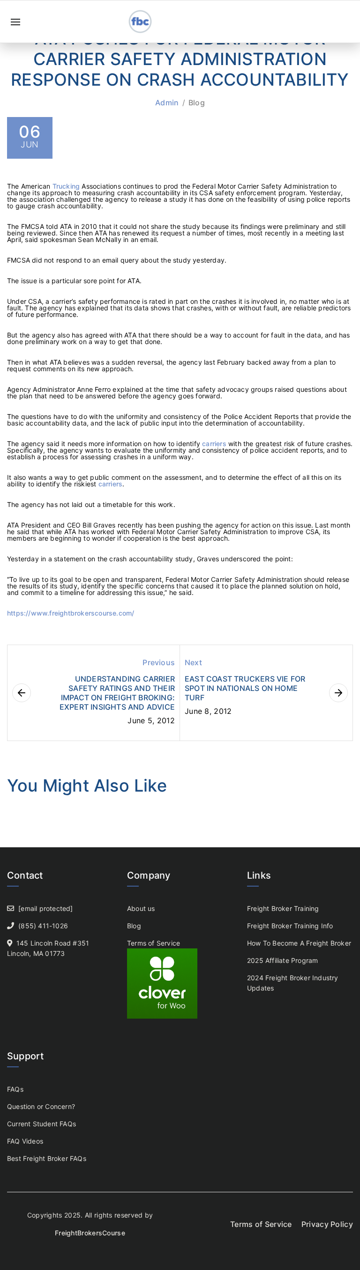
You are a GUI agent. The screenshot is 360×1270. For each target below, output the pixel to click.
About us (141, 908)
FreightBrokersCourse (90, 1233)
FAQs (15, 1089)
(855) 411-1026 (43, 926)
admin (167, 102)
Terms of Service (153, 943)
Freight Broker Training (283, 908)
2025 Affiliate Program (282, 960)
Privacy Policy (327, 1224)
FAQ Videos (25, 1141)
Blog (196, 102)
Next (193, 662)
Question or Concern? (41, 1106)
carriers (215, 444)
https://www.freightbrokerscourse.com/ (70, 613)
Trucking (67, 186)
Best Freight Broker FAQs (46, 1158)
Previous (158, 662)
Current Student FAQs (41, 1124)
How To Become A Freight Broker (299, 943)
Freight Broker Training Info (290, 926)
